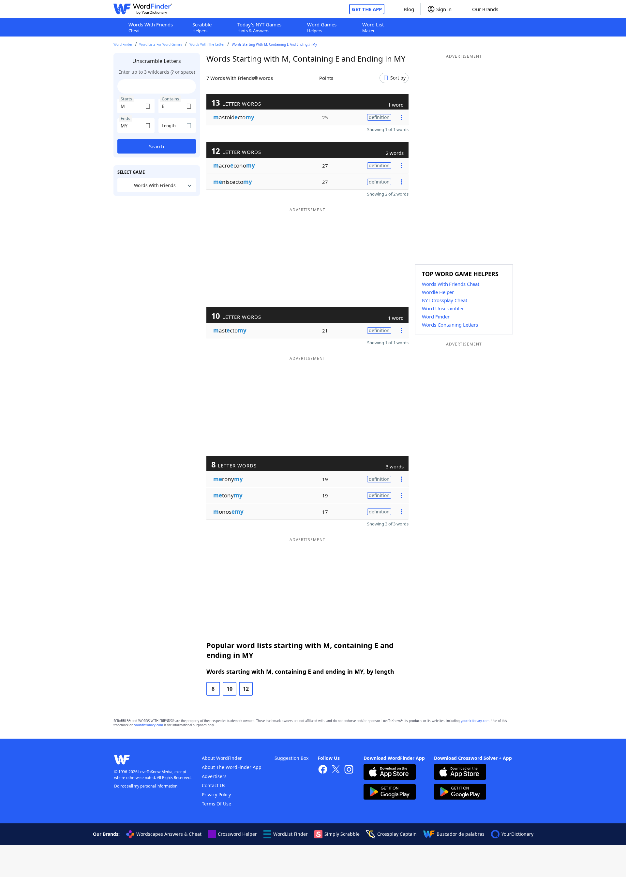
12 (246, 688)
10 (229, 688)
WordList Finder (290, 834)
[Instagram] (349, 770)
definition (379, 117)
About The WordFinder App (231, 767)
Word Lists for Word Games (160, 44)
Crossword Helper (237, 834)
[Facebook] (323, 770)
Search (156, 146)
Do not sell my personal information (145, 786)
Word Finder (122, 44)
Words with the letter (207, 44)
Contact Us (213, 785)
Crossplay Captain (397, 834)
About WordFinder (222, 758)
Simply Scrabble (342, 834)
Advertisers (214, 776)
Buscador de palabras (460, 834)
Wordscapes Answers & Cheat (168, 834)
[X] (336, 770)
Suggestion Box (291, 758)
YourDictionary (517, 834)
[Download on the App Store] (390, 772)
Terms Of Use (216, 804)
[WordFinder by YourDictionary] (142, 9)
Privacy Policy (216, 794)
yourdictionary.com (475, 721)
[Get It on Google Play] (390, 792)
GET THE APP (367, 9)
